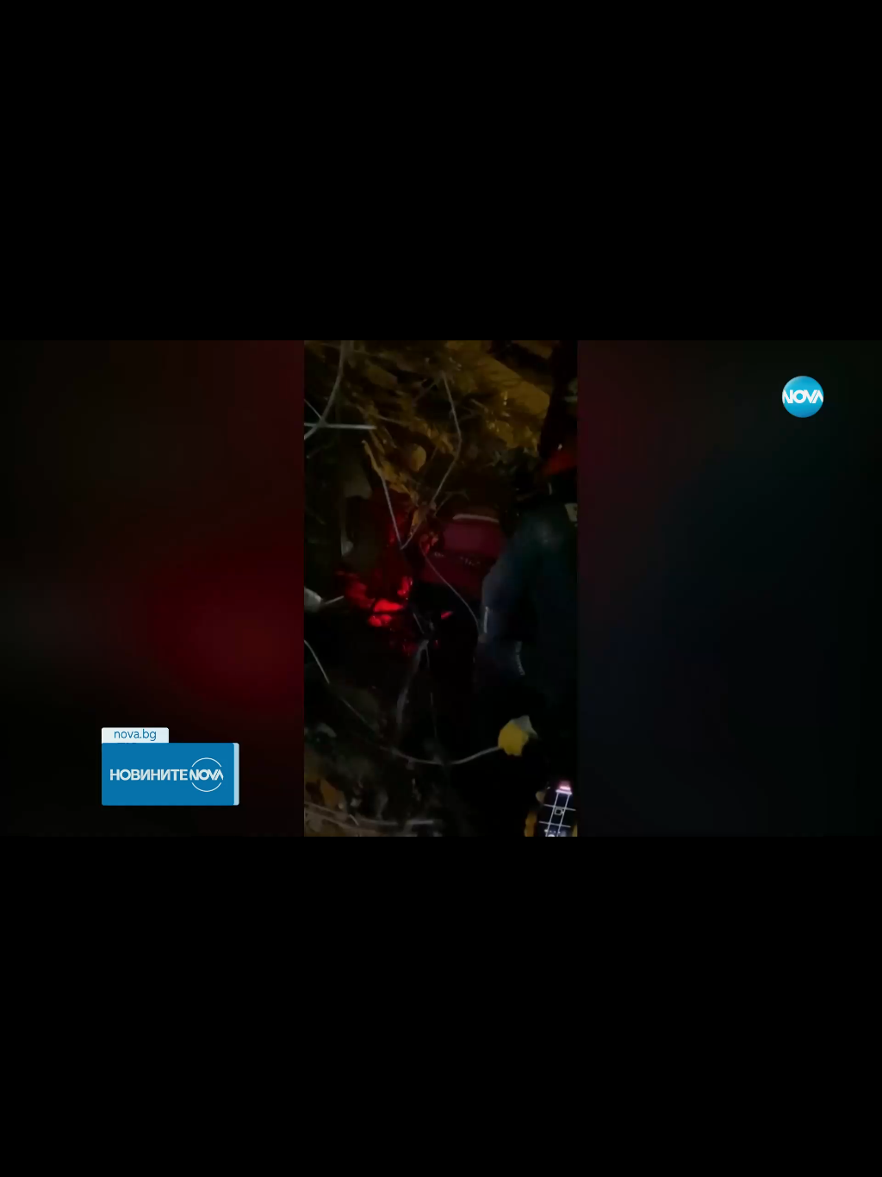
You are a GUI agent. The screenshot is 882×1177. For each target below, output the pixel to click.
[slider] (148, 1131)
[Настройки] (849, 30)
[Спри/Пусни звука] (65, 1154)
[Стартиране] (29, 1154)
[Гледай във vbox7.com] (850, 1154)
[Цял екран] (814, 1154)
